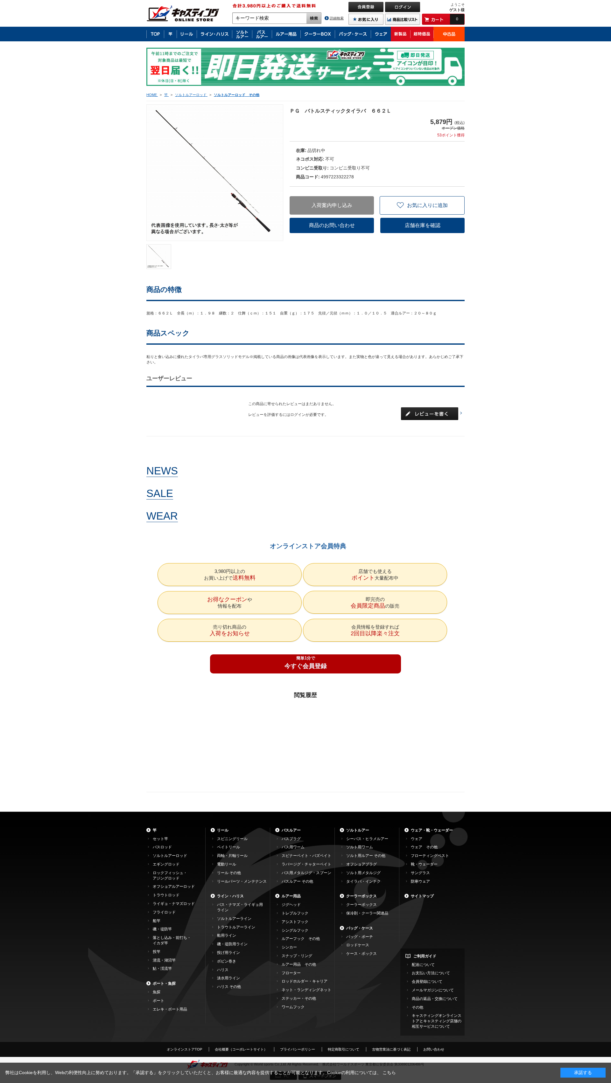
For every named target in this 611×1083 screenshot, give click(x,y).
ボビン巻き (226, 961)
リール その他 (229, 873)
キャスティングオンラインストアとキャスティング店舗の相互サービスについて (436, 1021)
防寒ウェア (420, 881)
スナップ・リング (297, 956)
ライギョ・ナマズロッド (174, 903)
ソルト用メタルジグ (363, 873)
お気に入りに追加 (427, 205)
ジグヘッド (291, 904)
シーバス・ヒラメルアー (367, 839)
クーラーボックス (361, 896)
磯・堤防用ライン (232, 944)
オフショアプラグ (361, 864)
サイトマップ (422, 896)
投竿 (156, 951)
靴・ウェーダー (424, 864)
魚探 (156, 992)
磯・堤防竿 (162, 929)
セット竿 (160, 839)
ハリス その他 (229, 986)
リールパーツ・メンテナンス (242, 881)
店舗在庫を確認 (422, 225)
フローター (291, 973)
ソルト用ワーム (359, 847)
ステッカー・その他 (299, 998)
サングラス (420, 873)
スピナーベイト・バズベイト (306, 855)
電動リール (226, 864)
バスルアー (291, 830)
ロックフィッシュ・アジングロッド (170, 875)
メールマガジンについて (433, 990)
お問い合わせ (433, 1049)
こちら (389, 1072)
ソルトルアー (357, 830)
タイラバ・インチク (363, 881)
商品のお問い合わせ (332, 225)
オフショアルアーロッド (174, 886)
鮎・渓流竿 (162, 968)
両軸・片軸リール (232, 855)
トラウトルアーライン (236, 927)
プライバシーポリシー (297, 1049)
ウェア (416, 839)
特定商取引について (343, 1049)
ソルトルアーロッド (170, 855)
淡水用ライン (228, 978)
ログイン (298, 414)
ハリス (222, 970)
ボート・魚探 (164, 983)
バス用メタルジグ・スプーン (306, 873)
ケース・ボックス (361, 953)
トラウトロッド (166, 895)
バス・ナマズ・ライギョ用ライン (240, 907)
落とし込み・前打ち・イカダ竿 (172, 940)
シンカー (289, 947)
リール (222, 830)
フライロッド (164, 912)
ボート (158, 1000)
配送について (423, 964)
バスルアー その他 (297, 881)
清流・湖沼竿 (164, 960)
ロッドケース (357, 945)
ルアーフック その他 (301, 938)
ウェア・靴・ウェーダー (432, 830)
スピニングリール (232, 839)
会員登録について (427, 981)
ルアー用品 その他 (299, 964)
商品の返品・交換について (435, 999)
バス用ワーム (293, 847)
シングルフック (295, 930)
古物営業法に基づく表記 (391, 1049)
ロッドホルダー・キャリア (304, 981)
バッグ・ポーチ (359, 937)
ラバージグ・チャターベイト (306, 864)
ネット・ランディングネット (306, 990)
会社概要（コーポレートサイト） (241, 1049)
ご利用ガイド (424, 956)
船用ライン (226, 935)
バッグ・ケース (359, 928)
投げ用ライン (228, 952)
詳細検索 (337, 18)
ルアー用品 (291, 896)
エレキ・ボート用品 (170, 1009)
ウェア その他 (424, 847)
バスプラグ (291, 839)
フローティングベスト (430, 855)
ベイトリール (228, 847)
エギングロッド (166, 864)
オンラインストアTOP (184, 1049)
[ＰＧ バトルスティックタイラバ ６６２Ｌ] (159, 257)
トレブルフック (295, 913)
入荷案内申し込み (332, 205)
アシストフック (295, 922)
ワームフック (293, 1007)
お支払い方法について (431, 973)
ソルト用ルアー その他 (365, 855)
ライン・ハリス (230, 896)
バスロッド (162, 847)
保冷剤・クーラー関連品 (367, 913)
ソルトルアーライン (234, 918)
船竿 (156, 921)
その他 (417, 1007)
